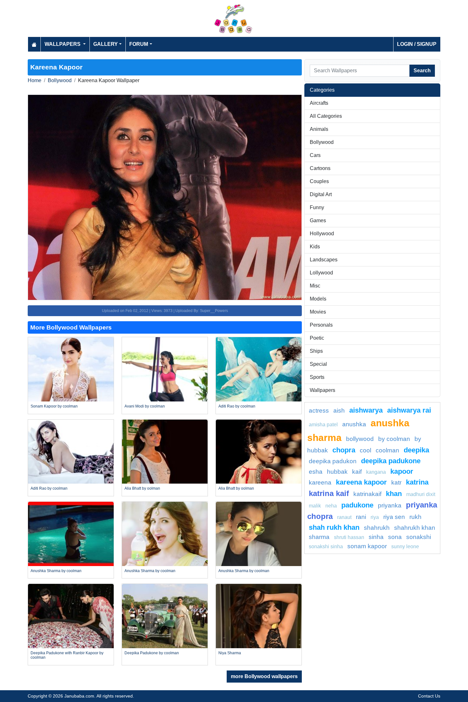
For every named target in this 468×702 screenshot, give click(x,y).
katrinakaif (367, 494)
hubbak (337, 471)
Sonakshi (418, 537)
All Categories (326, 116)
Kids (315, 246)
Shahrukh (377, 527)
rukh (415, 517)
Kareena (320, 482)
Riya (375, 517)
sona (395, 537)
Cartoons (320, 168)
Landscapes (323, 259)
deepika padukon (333, 461)
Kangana (376, 472)
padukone (357, 505)
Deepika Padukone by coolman (151, 653)
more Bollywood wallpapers (264, 676)
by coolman (394, 439)
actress (319, 410)
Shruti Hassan (349, 537)
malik (315, 505)
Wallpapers (322, 390)
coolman (387, 450)
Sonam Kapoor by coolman (54, 406)
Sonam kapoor (367, 546)
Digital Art (321, 194)
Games (318, 220)
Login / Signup (416, 44)
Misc (315, 285)
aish (339, 410)
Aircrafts (319, 103)
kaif (357, 471)
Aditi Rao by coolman (236, 406)
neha (331, 505)
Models (318, 298)
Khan (394, 494)
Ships (316, 351)
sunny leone (405, 546)
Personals (321, 325)
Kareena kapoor (361, 482)
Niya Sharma (229, 653)
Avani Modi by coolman (144, 406)
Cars (315, 155)
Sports (317, 377)
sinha (376, 537)
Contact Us (429, 695)
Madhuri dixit (420, 494)
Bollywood (60, 80)
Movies (318, 312)
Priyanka (389, 505)
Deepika (416, 450)
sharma (319, 537)
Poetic (317, 338)
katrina (417, 482)
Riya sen (394, 517)
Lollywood (321, 272)
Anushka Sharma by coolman (56, 571)
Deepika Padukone (391, 461)
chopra (343, 450)
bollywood (360, 439)
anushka (354, 424)
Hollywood (322, 233)
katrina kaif (329, 493)
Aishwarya (366, 410)
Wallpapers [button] (63, 44)
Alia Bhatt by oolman (142, 488)
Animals (319, 129)
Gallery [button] (105, 44)
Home (34, 80)
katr (396, 482)
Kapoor (401, 471)
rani (361, 517)
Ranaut (344, 517)
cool (365, 450)
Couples (319, 181)
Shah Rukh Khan (334, 527)
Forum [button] (138, 44)
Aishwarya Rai (409, 410)
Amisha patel (323, 424)
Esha (316, 471)
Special (318, 364)
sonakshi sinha (326, 546)
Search (422, 70)
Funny (317, 207)
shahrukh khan (414, 527)
